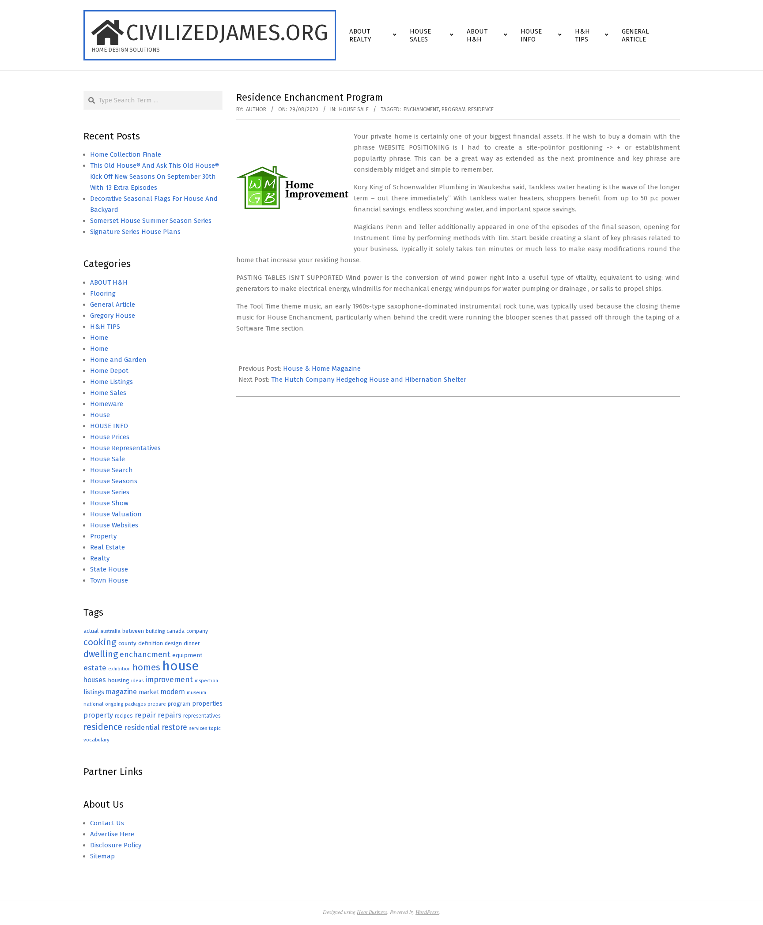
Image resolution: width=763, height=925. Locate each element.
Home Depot (109, 371)
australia (110, 631)
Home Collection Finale (125, 154)
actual (90, 631)
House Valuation (116, 514)
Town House (109, 580)
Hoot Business (372, 911)
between (133, 631)
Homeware (106, 404)
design (173, 643)
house (180, 666)
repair (145, 715)
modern (173, 692)
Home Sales (108, 393)
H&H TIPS (105, 327)
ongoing (114, 704)
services (198, 728)
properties (207, 703)
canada (175, 631)
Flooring (103, 293)
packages (135, 704)
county (127, 643)
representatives (201, 716)
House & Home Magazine (322, 368)
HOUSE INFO (109, 426)
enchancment (421, 109)
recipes (124, 716)
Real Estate (107, 547)
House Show (109, 503)
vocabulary (96, 740)
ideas (137, 681)
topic (215, 728)
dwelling (100, 654)
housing (118, 680)
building (155, 631)
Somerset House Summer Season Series (151, 221)
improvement (169, 679)
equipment (187, 655)
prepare (156, 704)
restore (174, 727)
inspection (206, 681)
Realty (100, 558)
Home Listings (111, 382)
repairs (169, 715)
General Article (112, 304)
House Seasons (113, 481)
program (453, 109)
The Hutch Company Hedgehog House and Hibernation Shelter (368, 380)
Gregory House (112, 316)
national (93, 704)
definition (150, 643)
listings (93, 692)
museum (196, 692)
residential (142, 727)
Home (99, 338)
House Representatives (125, 448)
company (197, 631)
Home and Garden (118, 360)
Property (103, 536)
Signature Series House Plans (135, 232)
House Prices (109, 437)
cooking (100, 642)
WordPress (427, 911)
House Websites (114, 525)
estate (94, 668)
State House (109, 569)
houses (94, 680)
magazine (121, 692)
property (98, 715)
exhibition (119, 669)
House (100, 415)
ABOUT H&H (109, 282)
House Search (111, 470)
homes (146, 667)
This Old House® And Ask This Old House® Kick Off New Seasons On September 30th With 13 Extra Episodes (154, 177)
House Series (109, 492)
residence (481, 109)
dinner (192, 643)
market (149, 692)
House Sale (354, 109)
